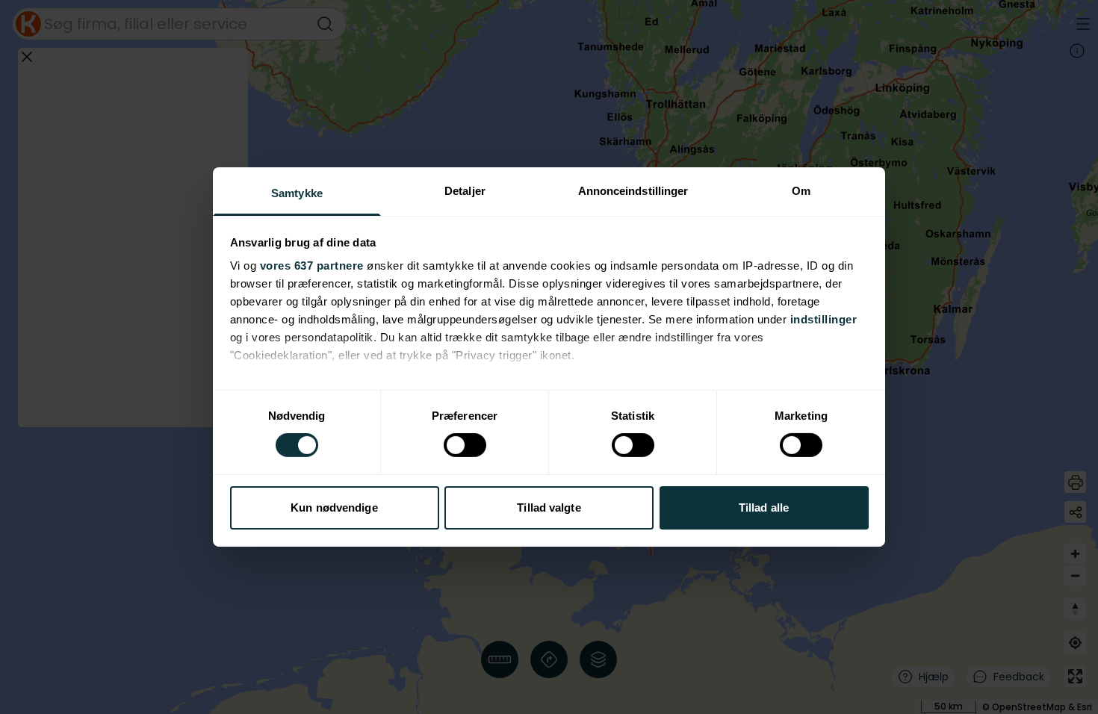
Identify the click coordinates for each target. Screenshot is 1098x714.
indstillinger (823, 319)
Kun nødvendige (334, 507)
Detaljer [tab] (465, 190)
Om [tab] (801, 190)
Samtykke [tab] (297, 193)
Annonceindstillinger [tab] (633, 190)
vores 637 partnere (312, 265)
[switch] (465, 445)
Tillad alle (764, 507)
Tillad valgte (548, 507)
